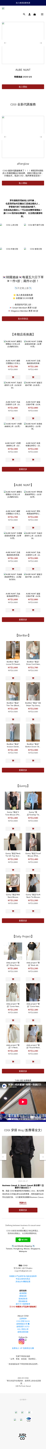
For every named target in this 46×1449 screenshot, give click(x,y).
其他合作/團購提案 (23, 1281)
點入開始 (23, 86)
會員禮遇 (23, 1293)
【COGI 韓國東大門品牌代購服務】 (23, 1306)
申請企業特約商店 (23, 1279)
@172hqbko (27, 1268)
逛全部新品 (23, 318)
